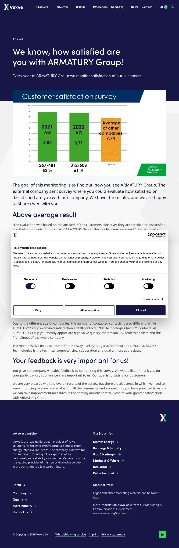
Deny (38, 310)
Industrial (100, 467)
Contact (146, 7)
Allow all (140, 310)
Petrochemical (103, 473)
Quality (18, 499)
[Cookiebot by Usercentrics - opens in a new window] (150, 235)
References (100, 7)
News (134, 7)
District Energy (103, 442)
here (96, 497)
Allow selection (89, 310)
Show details (151, 299)
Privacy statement (113, 534)
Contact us (20, 512)
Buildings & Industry (107, 448)
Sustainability (22, 506)
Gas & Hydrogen (104, 454)
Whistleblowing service (70, 534)
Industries (62, 7)
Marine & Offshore (106, 461)
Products (42, 7)
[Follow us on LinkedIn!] (162, 534)
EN (161, 7)
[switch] (70, 286)
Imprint (94, 534)
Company (117, 7)
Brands (80, 7)
